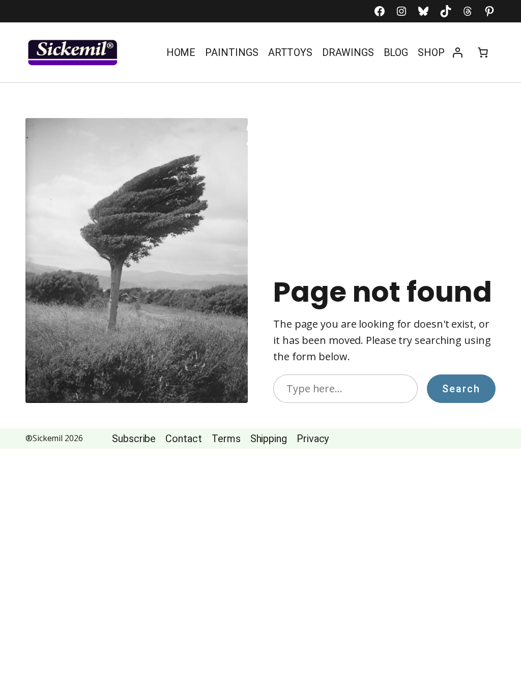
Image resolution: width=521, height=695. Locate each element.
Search (461, 389)
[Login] (457, 52)
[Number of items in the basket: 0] (483, 52)
